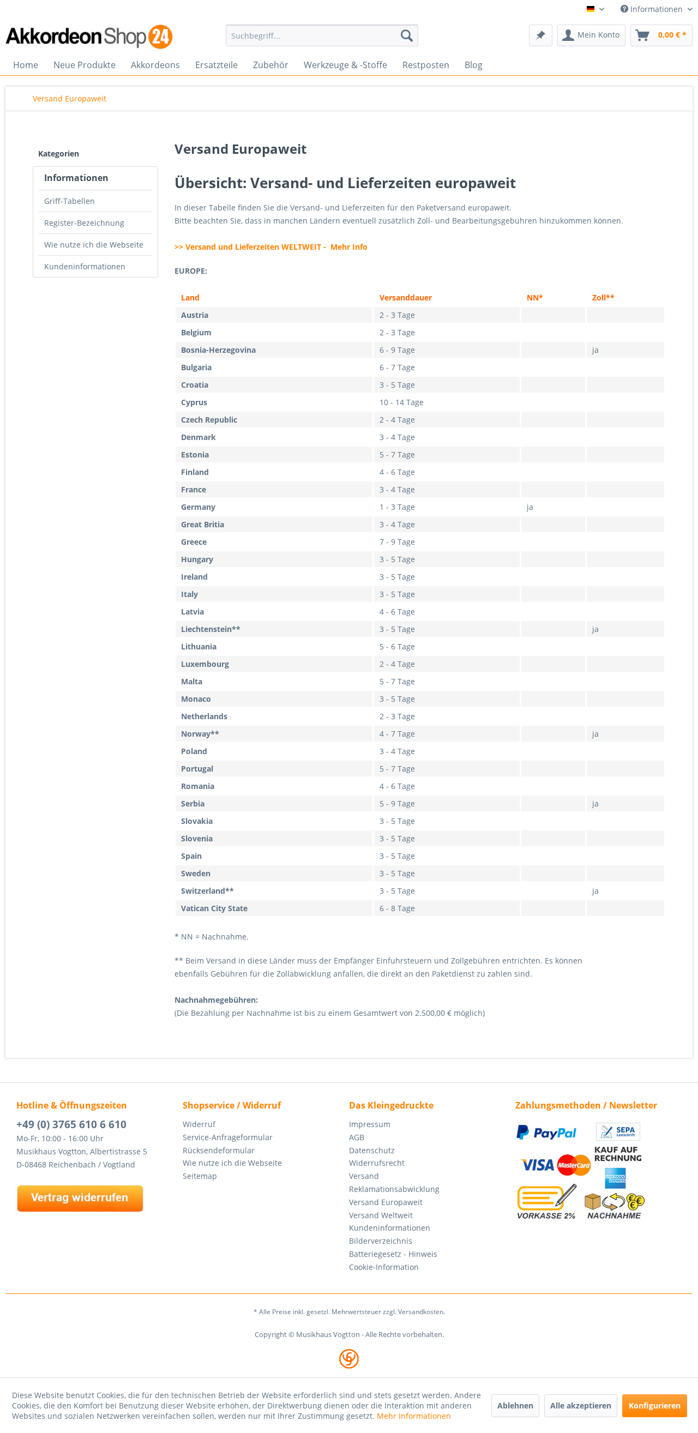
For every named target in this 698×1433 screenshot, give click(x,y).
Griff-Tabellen (69, 201)
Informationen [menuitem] (656, 9)
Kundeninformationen (84, 266)
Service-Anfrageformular (228, 1137)
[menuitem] (322, 35)
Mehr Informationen (414, 1416)
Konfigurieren (655, 1405)
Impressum (369, 1124)
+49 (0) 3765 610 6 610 (71, 1124)
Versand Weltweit (381, 1215)
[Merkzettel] (540, 35)
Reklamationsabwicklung (394, 1189)
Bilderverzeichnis (380, 1241)
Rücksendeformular (219, 1150)
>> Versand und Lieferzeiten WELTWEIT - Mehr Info (271, 247)
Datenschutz (372, 1150)
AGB (356, 1137)
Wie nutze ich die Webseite (93, 244)
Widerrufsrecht (377, 1163)
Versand (364, 1176)
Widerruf (199, 1124)
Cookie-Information (384, 1267)
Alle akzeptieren (580, 1405)
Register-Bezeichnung (84, 223)
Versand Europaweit (386, 1202)
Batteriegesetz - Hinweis (393, 1254)
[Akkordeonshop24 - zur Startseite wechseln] (89, 37)
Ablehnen (515, 1405)
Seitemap (200, 1176)
